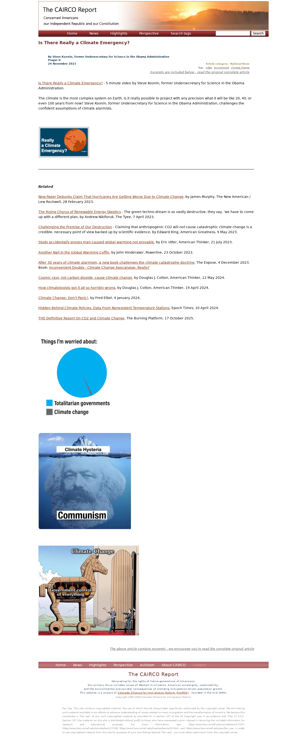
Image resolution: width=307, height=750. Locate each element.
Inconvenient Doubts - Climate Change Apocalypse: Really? (99, 267)
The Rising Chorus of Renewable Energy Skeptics (79, 212)
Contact (199, 665)
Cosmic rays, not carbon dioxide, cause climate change (85, 278)
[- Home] (153, 15)
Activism (147, 665)
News (93, 33)
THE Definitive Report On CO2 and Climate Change (81, 318)
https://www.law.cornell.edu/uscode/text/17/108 (90, 728)
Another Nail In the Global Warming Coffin (73, 252)
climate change (240, 67)
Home (72, 33)
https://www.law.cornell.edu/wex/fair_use (210, 728)
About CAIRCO (174, 665)
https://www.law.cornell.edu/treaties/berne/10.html (149, 728)
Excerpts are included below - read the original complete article (199, 72)
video (209, 67)
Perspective (149, 33)
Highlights (118, 33)
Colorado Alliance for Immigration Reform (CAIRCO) (153, 692)
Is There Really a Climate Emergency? (70, 83)
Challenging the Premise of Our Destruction (75, 227)
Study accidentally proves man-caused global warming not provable (96, 242)
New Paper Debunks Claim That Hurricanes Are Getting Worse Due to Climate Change (110, 197)
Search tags (181, 33)
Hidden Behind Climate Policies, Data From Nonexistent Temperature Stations (104, 308)
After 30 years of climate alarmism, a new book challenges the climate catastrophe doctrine (116, 262)
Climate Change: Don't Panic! (63, 298)
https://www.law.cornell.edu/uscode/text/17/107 (216, 724)
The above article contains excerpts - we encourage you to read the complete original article (182, 649)
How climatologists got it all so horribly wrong (76, 288)
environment (221, 67)
